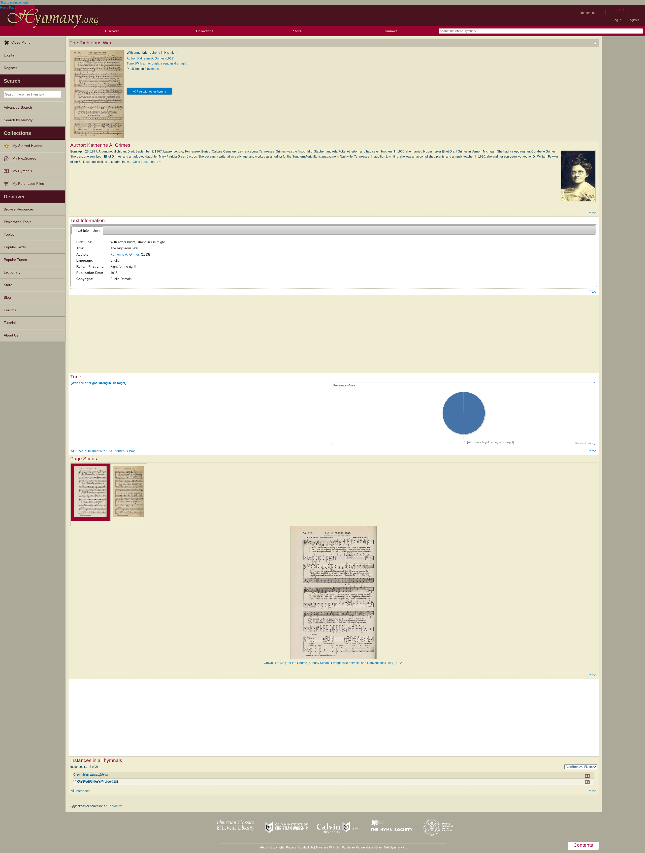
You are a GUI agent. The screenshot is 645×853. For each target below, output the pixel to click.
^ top (592, 213)
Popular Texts (15, 247)
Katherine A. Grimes (125, 254)
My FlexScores (24, 158)
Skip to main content (14, 2)
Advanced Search (18, 107)
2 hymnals (152, 69)
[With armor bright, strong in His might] (98, 383)
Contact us (115, 806)
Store (297, 31)
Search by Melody (18, 120)
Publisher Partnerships (357, 847)
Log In (9, 55)
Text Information (88, 230)
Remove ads (588, 13)
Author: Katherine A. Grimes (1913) (150, 58)
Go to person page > (147, 162)
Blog (7, 297)
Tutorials (10, 323)
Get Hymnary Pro (395, 847)
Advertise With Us (327, 847)
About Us (11, 335)
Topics (9, 234)
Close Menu (20, 42)
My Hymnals (22, 171)
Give (378, 847)
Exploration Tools (17, 222)
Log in (617, 20)
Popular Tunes (15, 260)
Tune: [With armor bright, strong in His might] (157, 63)
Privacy (291, 847)
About (264, 847)
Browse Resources (19, 209)
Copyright (277, 847)
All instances (80, 791)
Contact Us (305, 847)
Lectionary (12, 272)
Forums (10, 310)
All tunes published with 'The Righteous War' (103, 451)
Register (633, 20)
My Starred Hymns (27, 146)
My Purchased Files (28, 184)
